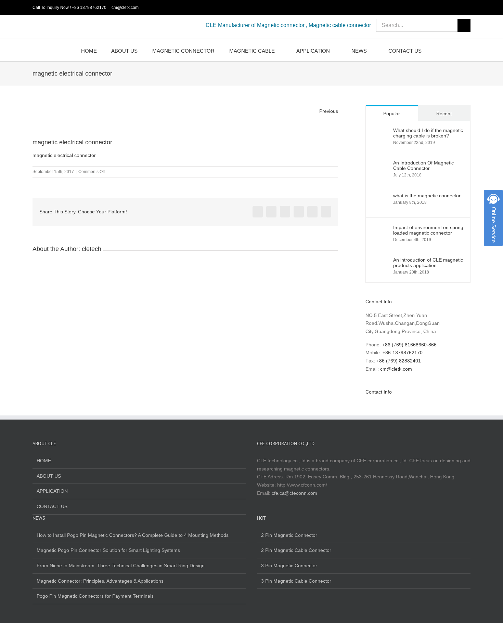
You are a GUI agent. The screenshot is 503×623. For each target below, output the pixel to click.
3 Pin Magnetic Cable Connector (296, 581)
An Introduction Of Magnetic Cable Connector (423, 165)
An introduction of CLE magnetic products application (428, 262)
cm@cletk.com (125, 7)
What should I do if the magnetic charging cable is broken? (428, 133)
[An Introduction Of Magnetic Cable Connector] (380, 164)
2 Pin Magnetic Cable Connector (296, 550)
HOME (44, 460)
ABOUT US (49, 476)
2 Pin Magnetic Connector (289, 535)
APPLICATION (52, 491)
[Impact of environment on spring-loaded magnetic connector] (380, 228)
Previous (328, 111)
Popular (391, 113)
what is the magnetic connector (427, 195)
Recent (444, 113)
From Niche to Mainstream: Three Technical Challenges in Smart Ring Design (121, 565)
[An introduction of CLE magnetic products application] (380, 261)
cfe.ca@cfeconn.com (294, 493)
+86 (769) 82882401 (398, 360)
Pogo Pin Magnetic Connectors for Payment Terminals (95, 596)
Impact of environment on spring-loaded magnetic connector (429, 230)
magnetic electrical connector (64, 155)
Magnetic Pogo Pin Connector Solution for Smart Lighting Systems (108, 550)
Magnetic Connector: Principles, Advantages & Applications (100, 581)
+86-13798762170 (403, 352)
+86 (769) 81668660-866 (409, 344)
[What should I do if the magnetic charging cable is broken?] (380, 131)
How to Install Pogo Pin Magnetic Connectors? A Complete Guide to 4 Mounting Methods (133, 535)
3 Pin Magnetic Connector (289, 565)
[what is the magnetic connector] (380, 196)
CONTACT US (52, 506)
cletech (91, 249)
